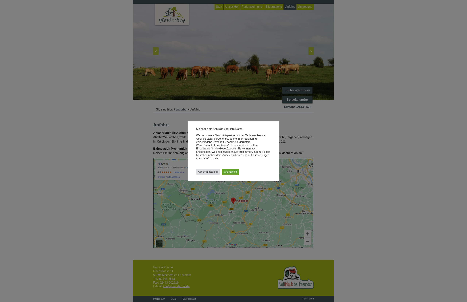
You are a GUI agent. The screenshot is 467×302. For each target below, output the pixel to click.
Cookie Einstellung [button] (208, 171)
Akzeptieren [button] (230, 171)
